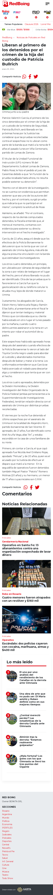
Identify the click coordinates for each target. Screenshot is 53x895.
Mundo (5, 817)
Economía (7, 824)
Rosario (5, 811)
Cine (4, 868)
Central (5, 844)
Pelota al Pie (8, 851)
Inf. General (7, 861)
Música (5, 871)
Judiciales (6, 834)
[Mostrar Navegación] (47, 4)
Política (5, 821)
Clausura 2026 (31, 24)
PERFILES (7, 827)
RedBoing (7, 37)
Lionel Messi (47, 24)
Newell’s (6, 848)
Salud (4, 858)
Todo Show (7, 878)
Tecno (5, 855)
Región (5, 831)
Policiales (6, 838)
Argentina (7, 814)
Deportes (6, 841)
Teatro (5, 875)
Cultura (5, 865)
